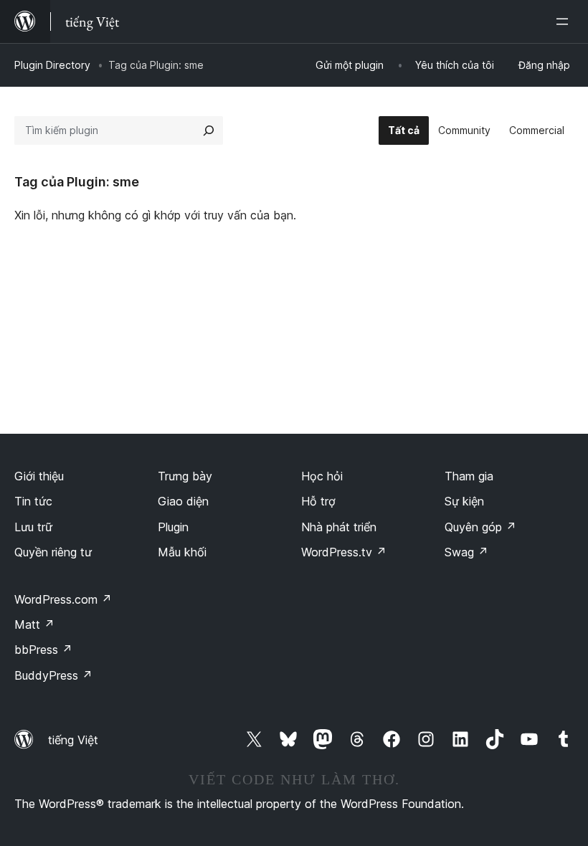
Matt (34, 624)
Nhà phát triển (338, 527)
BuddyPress (53, 675)
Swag (466, 552)
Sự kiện (464, 501)
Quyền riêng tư (53, 552)
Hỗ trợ (318, 501)
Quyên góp (480, 527)
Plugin (173, 527)
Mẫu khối (182, 552)
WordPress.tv (344, 552)
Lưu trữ (33, 527)
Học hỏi (322, 476)
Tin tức (33, 501)
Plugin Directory (52, 65)
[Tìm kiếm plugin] (208, 130)
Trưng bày (185, 476)
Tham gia (469, 476)
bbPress (43, 649)
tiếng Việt (73, 740)
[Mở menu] (565, 21)
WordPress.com (63, 599)
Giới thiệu (39, 476)
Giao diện (183, 501)
